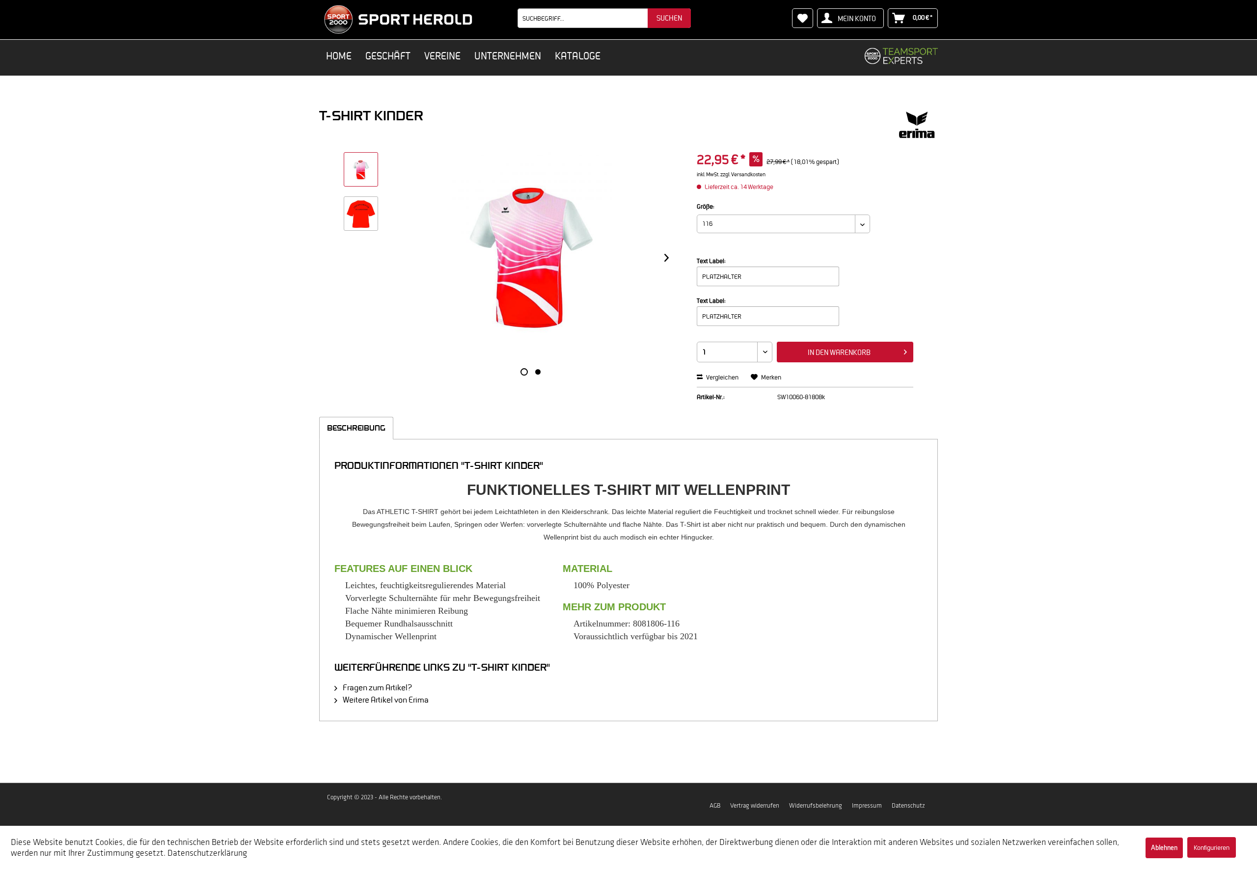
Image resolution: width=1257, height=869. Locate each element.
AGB (715, 805)
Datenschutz (908, 805)
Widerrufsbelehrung (815, 805)
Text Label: (711, 261)
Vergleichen (721, 377)
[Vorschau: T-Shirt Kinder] (361, 169)
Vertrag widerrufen (754, 805)
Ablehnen (1164, 847)
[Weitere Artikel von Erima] (916, 125)
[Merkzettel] (802, 18)
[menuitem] (604, 18)
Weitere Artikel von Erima (385, 699)
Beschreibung (356, 428)
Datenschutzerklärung (207, 852)
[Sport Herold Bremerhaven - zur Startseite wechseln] (398, 19)
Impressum (867, 805)
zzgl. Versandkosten (742, 174)
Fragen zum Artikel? (376, 687)
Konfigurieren (1212, 847)
